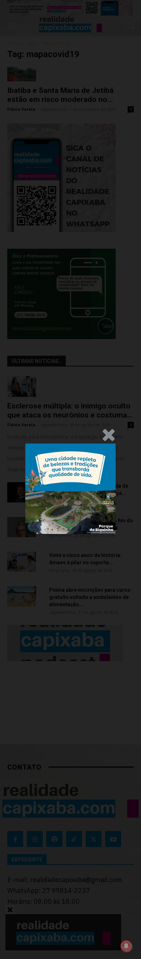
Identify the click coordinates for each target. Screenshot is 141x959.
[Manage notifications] (126, 946)
